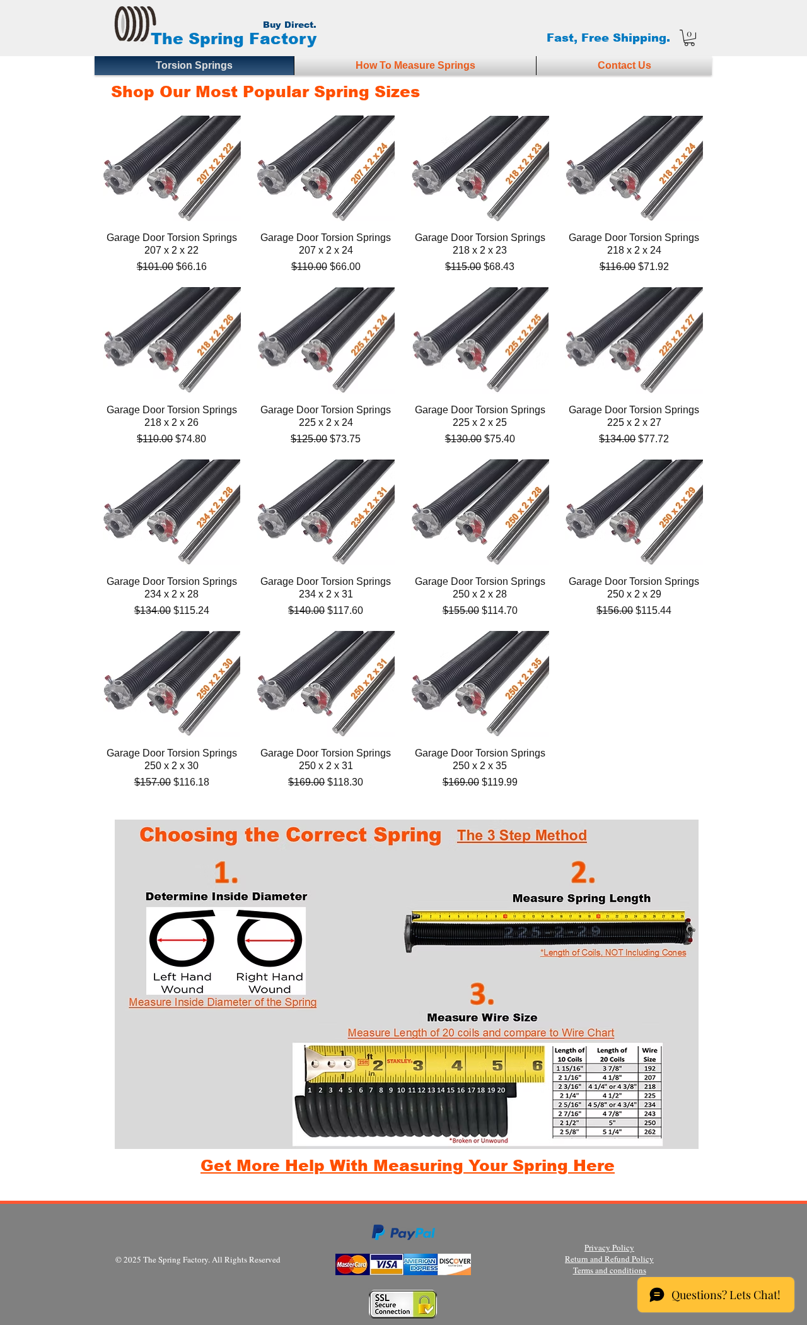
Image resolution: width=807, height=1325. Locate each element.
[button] (689, 38)
